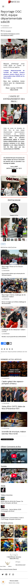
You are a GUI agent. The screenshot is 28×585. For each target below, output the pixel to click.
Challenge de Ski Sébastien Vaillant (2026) (13, 330)
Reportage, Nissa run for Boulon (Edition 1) (12, 267)
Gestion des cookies (14, 583)
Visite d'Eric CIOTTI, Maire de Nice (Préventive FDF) (13, 408)
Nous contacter (4, 569)
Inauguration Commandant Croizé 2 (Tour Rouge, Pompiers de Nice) (12, 518)
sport (3, 244)
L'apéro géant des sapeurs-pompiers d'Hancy (13, 383)
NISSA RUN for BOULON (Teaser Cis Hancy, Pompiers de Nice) (12, 502)
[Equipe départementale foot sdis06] (14, 48)
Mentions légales (14, 580)
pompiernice (6, 25)
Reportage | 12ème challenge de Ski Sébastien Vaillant (14, 296)
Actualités (8, 31)
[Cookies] (3, 582)
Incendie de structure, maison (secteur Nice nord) (14, 433)
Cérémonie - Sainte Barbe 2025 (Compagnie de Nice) (11, 510)
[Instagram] (14, 208)
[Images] (3, 490)
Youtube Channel (12, 569)
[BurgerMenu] (3, 6)
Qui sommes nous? (20, 564)
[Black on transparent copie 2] (14, 554)
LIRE (14, 171)
